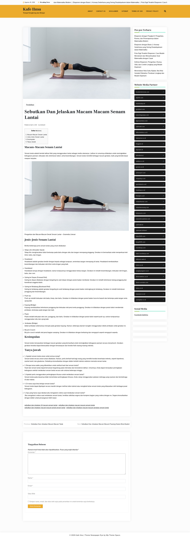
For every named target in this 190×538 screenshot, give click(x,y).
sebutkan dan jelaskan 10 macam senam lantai (41, 405)
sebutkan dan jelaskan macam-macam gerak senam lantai (45, 408)
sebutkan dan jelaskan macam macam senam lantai (76, 405)
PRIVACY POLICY (152, 11)
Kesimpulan (30, 139)
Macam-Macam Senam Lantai (36, 134)
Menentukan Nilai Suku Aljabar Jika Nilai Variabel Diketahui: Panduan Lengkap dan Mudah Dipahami (149, 73)
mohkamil (42, 125)
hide (39, 130)
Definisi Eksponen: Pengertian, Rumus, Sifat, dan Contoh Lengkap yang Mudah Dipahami (148, 64)
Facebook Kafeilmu (141, 315)
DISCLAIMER (113, 11)
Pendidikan (30, 105)
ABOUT (90, 11)
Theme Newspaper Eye (94, 535)
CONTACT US (100, 11)
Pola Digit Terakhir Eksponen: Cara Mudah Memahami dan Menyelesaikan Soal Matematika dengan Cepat (149, 55)
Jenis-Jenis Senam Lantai (35, 137)
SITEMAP (125, 11)
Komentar (32, 452)
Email (30, 486)
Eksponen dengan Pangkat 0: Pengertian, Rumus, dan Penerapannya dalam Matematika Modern (149, 38)
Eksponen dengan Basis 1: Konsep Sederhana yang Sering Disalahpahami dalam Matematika (148, 47)
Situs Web (31, 494)
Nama (30, 478)
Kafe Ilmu (32, 9)
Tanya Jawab (31, 142)
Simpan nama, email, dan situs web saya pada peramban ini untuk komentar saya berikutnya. (62, 501)
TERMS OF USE (137, 11)
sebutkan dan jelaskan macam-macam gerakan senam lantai (87, 408)
